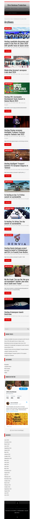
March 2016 (6, 482)
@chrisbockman (9, 393)
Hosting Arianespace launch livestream (13, 313)
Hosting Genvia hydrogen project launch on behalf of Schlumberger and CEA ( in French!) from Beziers (16, 250)
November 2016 (7, 478)
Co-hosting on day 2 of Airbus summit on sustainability (14, 195)
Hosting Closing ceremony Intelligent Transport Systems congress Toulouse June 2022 (14, 132)
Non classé (8, 28)
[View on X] (26, 402)
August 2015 (7, 491)
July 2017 (6, 474)
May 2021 (6, 452)
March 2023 (6, 444)
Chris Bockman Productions (16, 5)
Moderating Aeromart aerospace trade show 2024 (15, 71)
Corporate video (9, 208)
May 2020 (6, 460)
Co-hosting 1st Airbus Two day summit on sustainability (14, 222)
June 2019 (6, 462)
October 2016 (7, 480)
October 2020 (7, 456)
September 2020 (7, 458)
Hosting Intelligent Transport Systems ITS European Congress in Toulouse (16, 165)
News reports (8, 84)
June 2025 (6, 440)
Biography (7, 57)
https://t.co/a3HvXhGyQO (12, 411)
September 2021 (7, 448)
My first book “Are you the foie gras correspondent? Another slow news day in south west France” (16, 281)
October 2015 (7, 486)
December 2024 (7, 442)
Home (11, 19)
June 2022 (6, 446)
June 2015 (6, 495)
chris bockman (11, 392)
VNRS (5, 372)
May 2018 (6, 468)
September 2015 (7, 489)
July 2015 (6, 493)
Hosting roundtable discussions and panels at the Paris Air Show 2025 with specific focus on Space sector (16, 43)
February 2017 (7, 476)
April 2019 (6, 464)
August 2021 (7, 450)
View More (8, 51)
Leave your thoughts (24, 47)
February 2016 (7, 484)
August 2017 (7, 472)
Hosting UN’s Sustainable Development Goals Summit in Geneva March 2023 (14, 98)
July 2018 (6, 466)
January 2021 (7, 454)
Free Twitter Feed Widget (17, 430)
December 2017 (7, 470)
